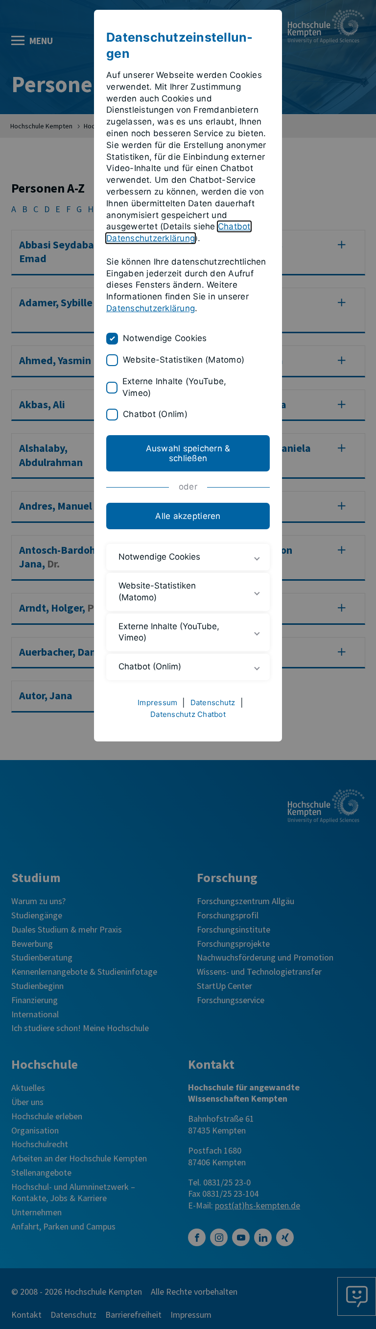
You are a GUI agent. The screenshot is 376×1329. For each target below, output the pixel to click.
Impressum (157, 702)
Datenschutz (212, 702)
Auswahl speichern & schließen (188, 453)
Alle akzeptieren (187, 516)
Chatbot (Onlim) (155, 414)
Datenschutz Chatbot (188, 714)
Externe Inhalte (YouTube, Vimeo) (174, 387)
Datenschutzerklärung (150, 308)
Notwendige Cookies (165, 338)
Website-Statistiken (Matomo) (183, 360)
